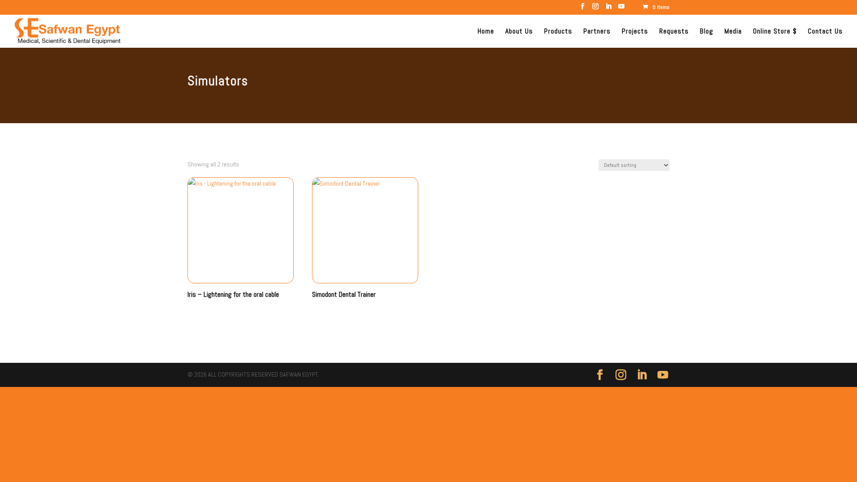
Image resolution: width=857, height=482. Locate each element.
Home (486, 32)
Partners (597, 32)
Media (733, 32)
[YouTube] (621, 9)
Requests (674, 32)
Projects (635, 32)
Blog (706, 32)
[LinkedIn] (608, 9)
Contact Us (825, 32)
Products (558, 32)
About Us (519, 32)
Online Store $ (775, 32)
